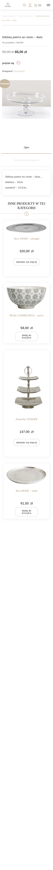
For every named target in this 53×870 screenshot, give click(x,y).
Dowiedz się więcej (26, 262)
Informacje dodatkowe (26, 160)
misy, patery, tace (26, 16)
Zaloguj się (30, 5)
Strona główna (8, 16)
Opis (26, 147)
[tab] (26, 147)
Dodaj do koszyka (26, 336)
